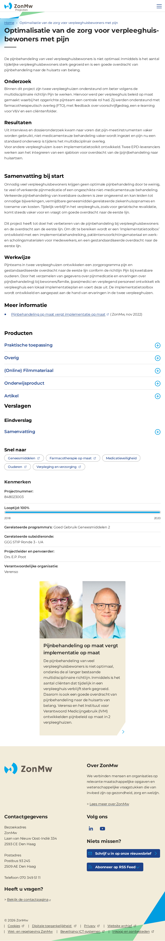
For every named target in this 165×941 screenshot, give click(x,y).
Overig (11, 357)
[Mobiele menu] (159, 6)
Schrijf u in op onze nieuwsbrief (123, 853)
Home (9, 23)
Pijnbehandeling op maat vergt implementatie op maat (80, 649)
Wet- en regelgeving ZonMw (30, 931)
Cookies (14, 926)
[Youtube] (102, 829)
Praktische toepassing (28, 345)
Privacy (89, 926)
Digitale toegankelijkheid (52, 926)
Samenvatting (19, 431)
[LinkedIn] (91, 829)
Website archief (119, 926)
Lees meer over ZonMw (109, 804)
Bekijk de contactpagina (27, 900)
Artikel (11, 395)
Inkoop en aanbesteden (131, 931)
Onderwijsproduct (24, 383)
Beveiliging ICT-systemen (80, 931)
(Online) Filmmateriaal (28, 370)
